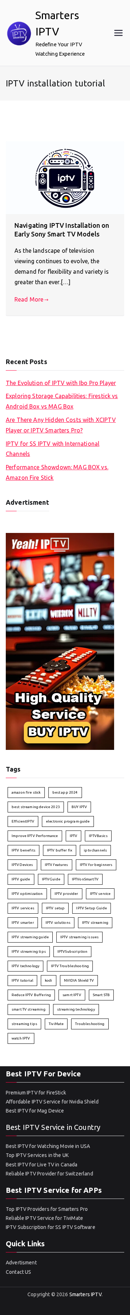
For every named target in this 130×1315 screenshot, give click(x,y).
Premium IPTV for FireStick (36, 1093)
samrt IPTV (71, 995)
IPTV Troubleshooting (70, 966)
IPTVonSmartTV (85, 879)
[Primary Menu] (118, 33)
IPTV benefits (23, 850)
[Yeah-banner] (60, 640)
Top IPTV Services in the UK (37, 1155)
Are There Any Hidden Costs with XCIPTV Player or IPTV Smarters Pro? (61, 425)
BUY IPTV (79, 807)
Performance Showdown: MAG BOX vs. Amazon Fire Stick (57, 472)
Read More (28, 299)
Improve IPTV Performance (35, 836)
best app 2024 (65, 792)
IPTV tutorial (22, 980)
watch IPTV (21, 1038)
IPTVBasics (98, 836)
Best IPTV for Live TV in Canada (42, 1164)
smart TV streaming (29, 1009)
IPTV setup (55, 908)
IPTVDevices (22, 865)
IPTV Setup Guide (91, 908)
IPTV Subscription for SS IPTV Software (50, 1227)
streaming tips (24, 1024)
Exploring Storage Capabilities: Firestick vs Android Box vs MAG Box (62, 401)
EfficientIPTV (23, 821)
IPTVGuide (51, 879)
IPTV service (100, 894)
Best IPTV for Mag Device (35, 1111)
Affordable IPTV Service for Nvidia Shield (52, 1102)
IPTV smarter (23, 923)
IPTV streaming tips (29, 951)
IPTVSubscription (72, 951)
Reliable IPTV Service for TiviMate (44, 1218)
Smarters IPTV (85, 1294)
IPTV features (56, 865)
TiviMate (56, 1024)
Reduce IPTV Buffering (31, 995)
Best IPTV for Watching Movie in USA (48, 1146)
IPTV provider (66, 894)
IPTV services (23, 908)
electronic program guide (68, 821)
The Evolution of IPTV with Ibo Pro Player (61, 383)
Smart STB (101, 995)
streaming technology (76, 1009)
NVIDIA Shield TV (79, 980)
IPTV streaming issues (79, 937)
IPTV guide (21, 879)
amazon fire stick (26, 792)
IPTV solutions (58, 923)
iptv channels (95, 850)
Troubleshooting (89, 1024)
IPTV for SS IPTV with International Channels (52, 448)
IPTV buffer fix (59, 850)
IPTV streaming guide (30, 937)
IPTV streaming (95, 923)
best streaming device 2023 (36, 807)
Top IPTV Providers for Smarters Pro (47, 1209)
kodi (48, 980)
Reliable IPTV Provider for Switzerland (49, 1174)
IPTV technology (25, 966)
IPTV (74, 836)
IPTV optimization (27, 894)
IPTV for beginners (96, 865)
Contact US (18, 1272)
